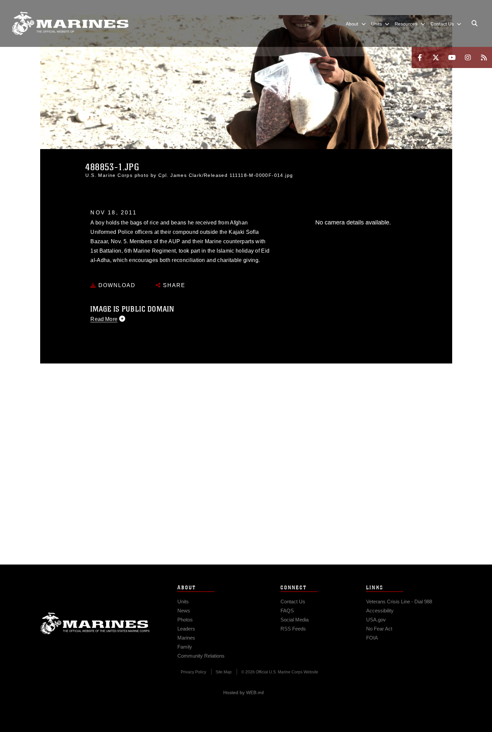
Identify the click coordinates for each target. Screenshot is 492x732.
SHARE (173, 285)
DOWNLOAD (116, 285)
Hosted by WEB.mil (243, 692)
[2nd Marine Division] (70, 23)
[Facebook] (420, 57)
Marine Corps (95, 623)
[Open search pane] (474, 23)
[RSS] (484, 57)
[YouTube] (452, 57)
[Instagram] (468, 57)
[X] (436, 57)
